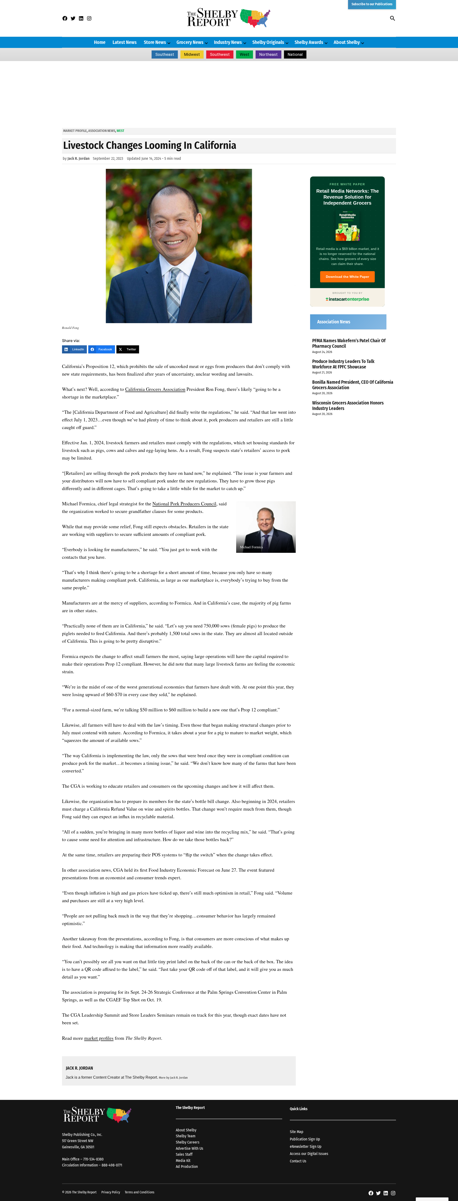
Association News (101, 131)
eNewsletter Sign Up (306, 1146)
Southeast (164, 54)
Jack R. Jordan (78, 158)
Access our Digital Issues (309, 1153)
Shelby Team (185, 1136)
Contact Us (298, 1161)
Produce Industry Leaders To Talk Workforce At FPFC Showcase (343, 364)
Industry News (228, 42)
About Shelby (347, 42)
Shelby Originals (268, 42)
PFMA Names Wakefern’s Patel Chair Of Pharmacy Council (348, 343)
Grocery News (190, 42)
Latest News (125, 42)
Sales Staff (184, 1154)
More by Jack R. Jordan (173, 1077)
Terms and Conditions (139, 1192)
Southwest (220, 54)
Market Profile (75, 131)
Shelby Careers (187, 1142)
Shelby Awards (309, 42)
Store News (155, 42)
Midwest (192, 54)
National (295, 54)
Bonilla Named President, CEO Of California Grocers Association (352, 384)
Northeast (268, 54)
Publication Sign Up (305, 1139)
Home (99, 42)
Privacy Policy (110, 1192)
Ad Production (187, 1166)
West (244, 54)
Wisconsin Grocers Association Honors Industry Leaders (348, 405)
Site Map (296, 1131)
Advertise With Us (189, 1148)
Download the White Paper (347, 277)
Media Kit (183, 1160)
